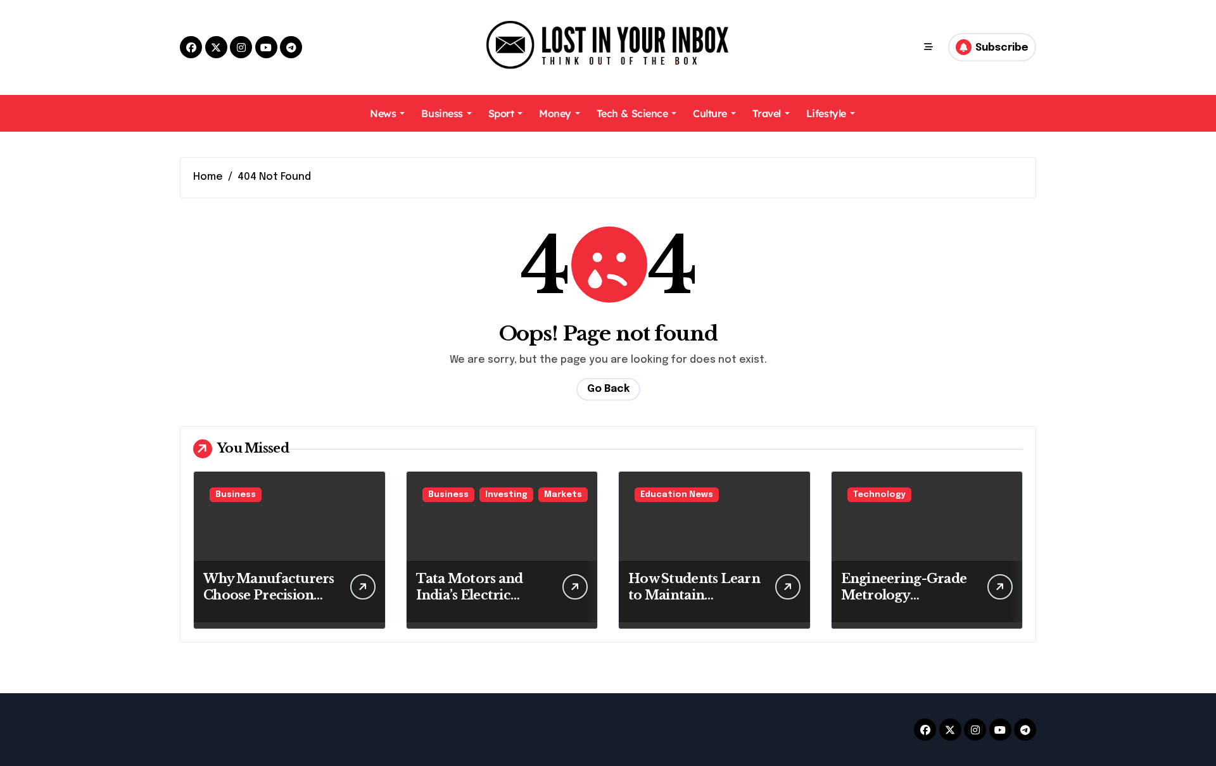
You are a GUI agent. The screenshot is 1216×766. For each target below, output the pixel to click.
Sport (501, 113)
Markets (563, 495)
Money (555, 113)
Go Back (608, 389)
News (383, 113)
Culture (710, 113)
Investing (506, 495)
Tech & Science (632, 113)
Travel (766, 113)
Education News (676, 495)
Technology (879, 495)
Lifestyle (826, 113)
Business (441, 113)
